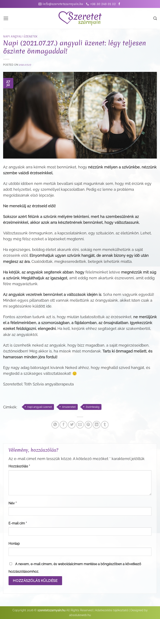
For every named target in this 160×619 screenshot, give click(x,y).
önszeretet (69, 406)
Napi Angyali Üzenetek (20, 36)
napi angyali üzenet (39, 406)
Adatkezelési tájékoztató (111, 610)
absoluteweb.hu (80, 615)
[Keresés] (155, 18)
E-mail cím (18, 523)
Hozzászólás (19, 466)
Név (13, 503)
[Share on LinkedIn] (96, 424)
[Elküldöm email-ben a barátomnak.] (80, 424)
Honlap (14, 543)
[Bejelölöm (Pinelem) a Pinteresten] (88, 424)
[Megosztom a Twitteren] (71, 424)
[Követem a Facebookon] (119, 4)
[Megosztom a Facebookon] (63, 424)
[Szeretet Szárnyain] (80, 18)
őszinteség (92, 406)
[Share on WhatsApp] (55, 424)
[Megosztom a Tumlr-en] (105, 424)
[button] (6, 18)
